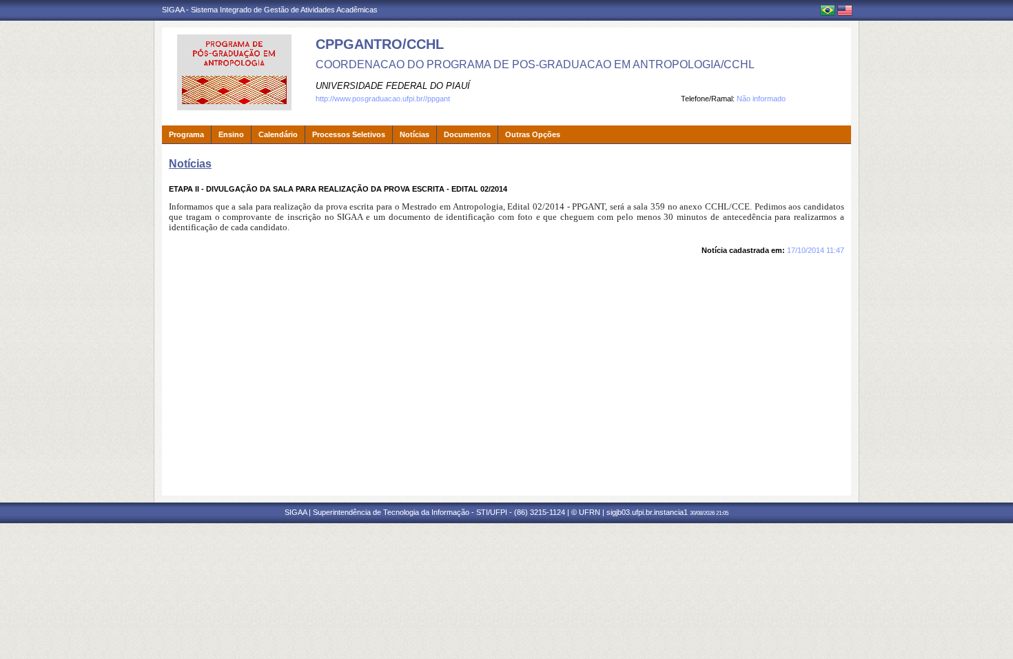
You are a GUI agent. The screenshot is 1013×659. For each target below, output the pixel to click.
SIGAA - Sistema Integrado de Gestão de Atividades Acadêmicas (270, 10)
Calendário (278, 134)
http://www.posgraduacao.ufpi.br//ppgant (383, 98)
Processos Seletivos (348, 134)
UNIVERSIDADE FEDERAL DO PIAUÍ (393, 86)
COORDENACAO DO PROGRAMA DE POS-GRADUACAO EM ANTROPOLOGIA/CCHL (535, 64)
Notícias (414, 134)
